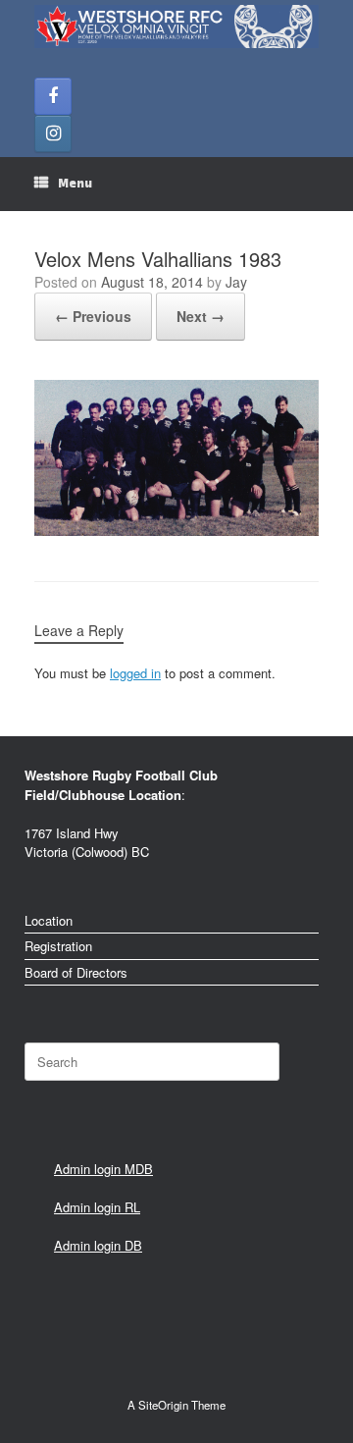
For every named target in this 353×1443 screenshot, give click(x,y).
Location (49, 920)
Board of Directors (76, 972)
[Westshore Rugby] (176, 26)
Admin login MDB (103, 1168)
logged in (135, 673)
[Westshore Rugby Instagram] (53, 133)
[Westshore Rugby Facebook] (53, 96)
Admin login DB (98, 1245)
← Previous (93, 316)
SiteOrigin (163, 1405)
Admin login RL (97, 1207)
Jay (236, 282)
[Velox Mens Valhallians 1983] (176, 530)
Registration (58, 945)
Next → (200, 316)
